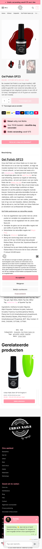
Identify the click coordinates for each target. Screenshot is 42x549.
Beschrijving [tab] (6, 153)
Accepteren (20, 278)
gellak (22, 334)
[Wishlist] (33, 357)
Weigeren (20, 284)
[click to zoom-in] (21, 39)
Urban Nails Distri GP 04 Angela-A (15, 392)
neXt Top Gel (26, 175)
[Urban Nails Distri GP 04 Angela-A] (19, 372)
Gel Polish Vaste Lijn (27, 13)
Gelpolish (16, 13)
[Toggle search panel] (33, 8)
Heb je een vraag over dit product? (20, 142)
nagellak (27, 334)
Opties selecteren (19, 401)
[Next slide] (35, 39)
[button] (37, 256)
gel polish (16, 334)
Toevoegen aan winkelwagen (25, 102)
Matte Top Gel (16, 182)
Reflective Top (12, 302)
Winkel (9, 13)
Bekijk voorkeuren (20, 289)
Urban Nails (22, 336)
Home (3, 13)
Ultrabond (14, 235)
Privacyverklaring (20, 293)
